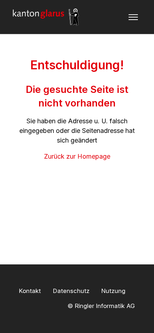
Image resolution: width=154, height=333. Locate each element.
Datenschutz (71, 290)
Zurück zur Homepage (77, 156)
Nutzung (113, 290)
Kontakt (30, 290)
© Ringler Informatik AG (101, 305)
